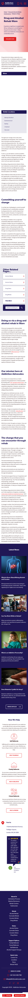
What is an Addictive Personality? (12, 653)
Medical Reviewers (14, 901)
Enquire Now (10, 39)
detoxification (19, 411)
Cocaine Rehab (14, 918)
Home (5, 12)
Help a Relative (14, 781)
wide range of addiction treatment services (12, 494)
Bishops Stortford (9, 117)
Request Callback (19, 995)
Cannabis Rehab (14, 916)
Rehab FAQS (14, 964)
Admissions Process (14, 899)
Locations (14, 960)
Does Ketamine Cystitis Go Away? (12, 689)
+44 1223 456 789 (16, 975)
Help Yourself (14, 755)
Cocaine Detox (14, 933)
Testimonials (14, 906)
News (14, 962)
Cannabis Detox (14, 930)
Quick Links (14, 955)
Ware (5, 73)
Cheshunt (7, 127)
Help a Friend (14, 810)
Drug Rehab (8, 294)
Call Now (8, 995)
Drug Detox (8, 288)
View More (8, 301)
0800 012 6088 (15, 971)
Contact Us (14, 957)
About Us (14, 896)
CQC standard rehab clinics (17, 382)
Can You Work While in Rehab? (11, 616)
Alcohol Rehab (9, 276)
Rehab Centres (14, 903)
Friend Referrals (14, 945)
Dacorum (7, 130)
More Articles (12, 706)
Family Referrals (14, 943)
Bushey (6, 123)
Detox (14, 926)
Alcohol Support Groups (14, 950)
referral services (15, 351)
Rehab (14, 911)
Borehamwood (8, 120)
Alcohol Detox (9, 282)
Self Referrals (14, 947)
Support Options (14, 940)
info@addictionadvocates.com (15, 979)
